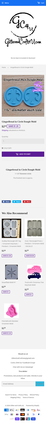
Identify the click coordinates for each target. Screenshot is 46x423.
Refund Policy (34, 395)
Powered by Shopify (32, 405)
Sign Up (40, 384)
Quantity (5, 137)
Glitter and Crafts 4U (17, 405)
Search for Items (10, 395)
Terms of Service (28, 397)
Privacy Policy (23, 395)
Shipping (5, 130)
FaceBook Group (28, 363)
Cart (42, 3)
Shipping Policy (15, 397)
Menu (7, 3)
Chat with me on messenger (23, 367)
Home (4, 67)
